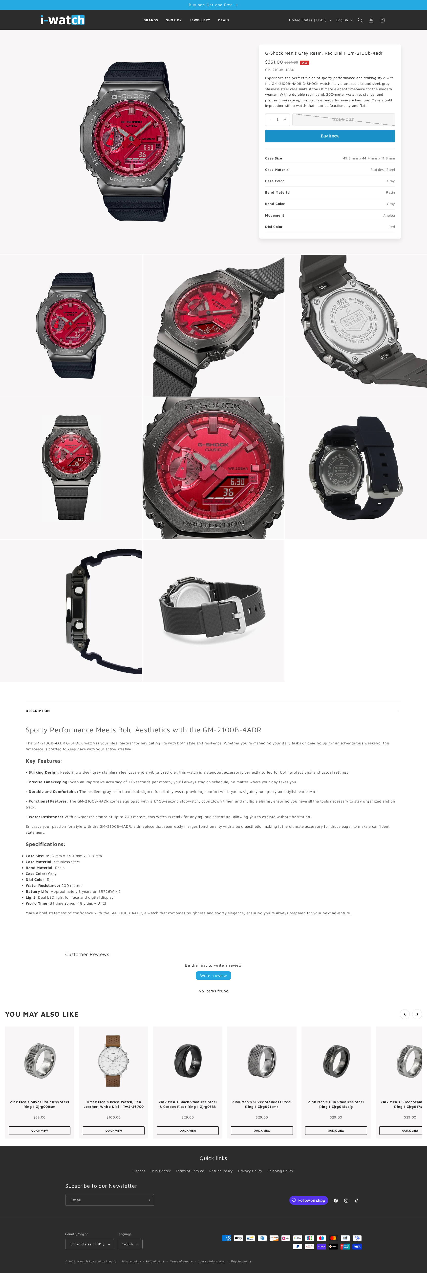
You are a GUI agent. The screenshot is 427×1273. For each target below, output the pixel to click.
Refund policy (155, 1261)
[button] (360, 20)
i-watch (82, 1261)
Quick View (39, 1130)
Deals (224, 20)
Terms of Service (190, 1171)
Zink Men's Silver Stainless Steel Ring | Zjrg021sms (262, 1104)
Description (38, 711)
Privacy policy (131, 1261)
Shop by (174, 20)
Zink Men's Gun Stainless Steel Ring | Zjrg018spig (336, 1104)
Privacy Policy (250, 1171)
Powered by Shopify (102, 1261)
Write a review (213, 975)
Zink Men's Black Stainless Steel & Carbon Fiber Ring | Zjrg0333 (188, 1104)
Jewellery (200, 20)
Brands (151, 20)
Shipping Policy (281, 1171)
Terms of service (181, 1261)
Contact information (212, 1261)
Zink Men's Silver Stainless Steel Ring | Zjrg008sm (39, 1104)
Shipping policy (241, 1261)
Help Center (160, 1171)
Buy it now (330, 136)
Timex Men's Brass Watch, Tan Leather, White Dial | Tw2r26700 (114, 1104)
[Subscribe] (148, 1200)
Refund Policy (221, 1171)
